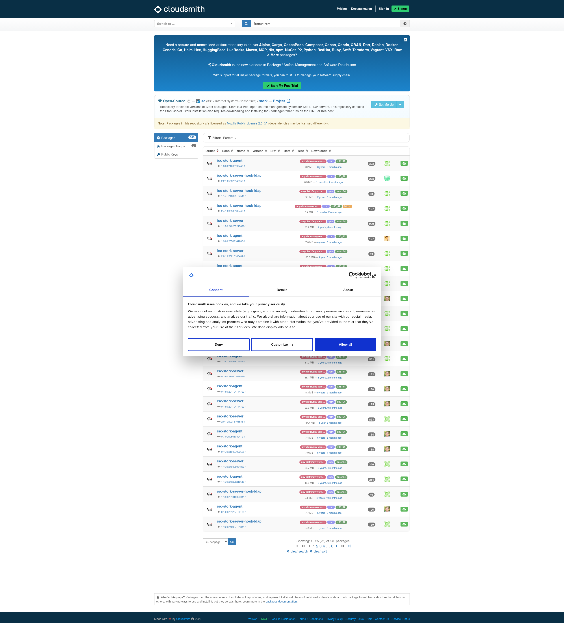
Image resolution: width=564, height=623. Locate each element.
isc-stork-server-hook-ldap (239, 175)
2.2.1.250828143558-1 (233, 181)
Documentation (361, 8)
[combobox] (194, 23)
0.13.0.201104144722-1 (234, 391)
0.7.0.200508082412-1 (233, 436)
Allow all (345, 344)
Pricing (342, 8)
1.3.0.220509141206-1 (233, 241)
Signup (402, 8)
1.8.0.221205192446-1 (233, 166)
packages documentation (281, 601)
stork (263, 100)
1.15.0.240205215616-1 (234, 481)
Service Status (400, 619)
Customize (279, 344)
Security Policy (354, 619)
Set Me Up (386, 104)
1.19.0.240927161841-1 (234, 526)
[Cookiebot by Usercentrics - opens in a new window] (357, 275)
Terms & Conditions (310, 619)
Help (369, 619)
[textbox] (193, 23)
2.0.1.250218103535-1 (233, 421)
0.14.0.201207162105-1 (234, 512)
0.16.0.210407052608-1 (234, 451)
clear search (299, 551)
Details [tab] (282, 290)
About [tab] (348, 290)
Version (258, 619)
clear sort (320, 551)
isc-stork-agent (229, 160)
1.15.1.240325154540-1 (234, 196)
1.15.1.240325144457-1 (234, 361)
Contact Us (382, 619)
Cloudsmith (183, 619)
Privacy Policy (334, 619)
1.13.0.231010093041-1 (234, 497)
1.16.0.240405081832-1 (234, 466)
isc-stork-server (230, 220)
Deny (219, 344)
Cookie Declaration (283, 619)
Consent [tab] (216, 290)
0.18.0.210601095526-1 (234, 376)
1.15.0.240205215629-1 (234, 226)
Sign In (384, 8)
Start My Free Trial (284, 85)
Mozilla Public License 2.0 (245, 123)
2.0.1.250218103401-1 (233, 256)
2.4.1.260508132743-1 (233, 211)
